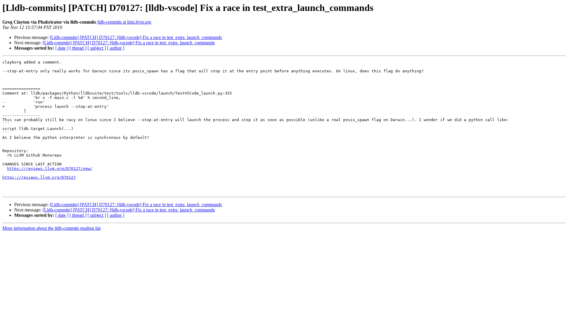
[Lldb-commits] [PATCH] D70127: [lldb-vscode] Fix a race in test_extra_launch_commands (136, 37)
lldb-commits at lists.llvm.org (124, 22)
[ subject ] (97, 48)
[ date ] (61, 48)
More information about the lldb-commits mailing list (51, 228)
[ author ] (115, 48)
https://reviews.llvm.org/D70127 (39, 177)
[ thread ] (78, 48)
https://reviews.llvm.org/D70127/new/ (49, 168)
